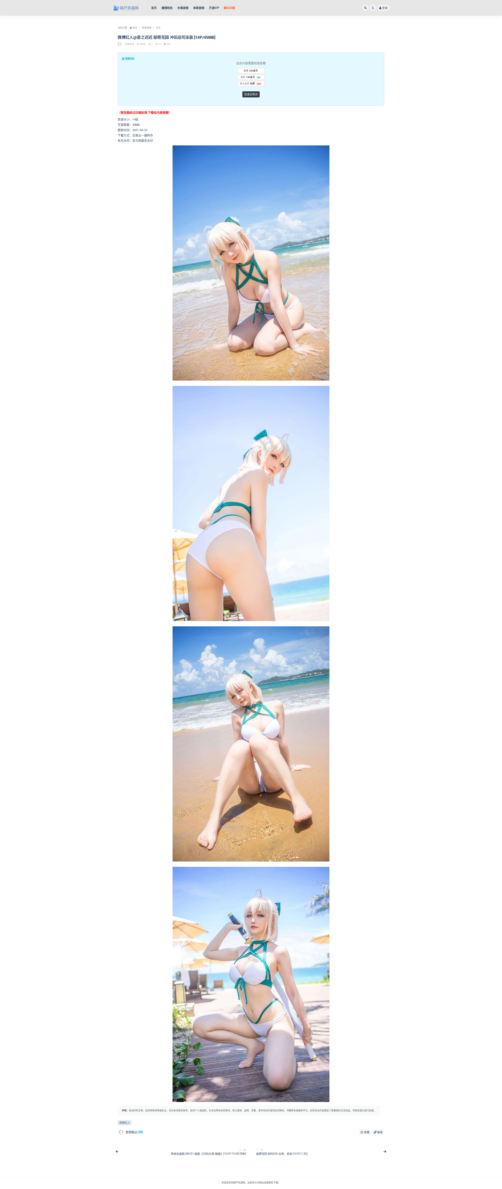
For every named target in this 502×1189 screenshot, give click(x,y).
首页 (154, 7)
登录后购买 (251, 94)
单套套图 (146, 27)
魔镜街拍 (167, 7)
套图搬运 (134, 1132)
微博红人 (124, 1122)
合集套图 (182, 7)
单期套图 (198, 7)
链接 (379, 1132)
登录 (385, 7)
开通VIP (214, 7)
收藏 (366, 1132)
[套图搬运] (120, 44)
